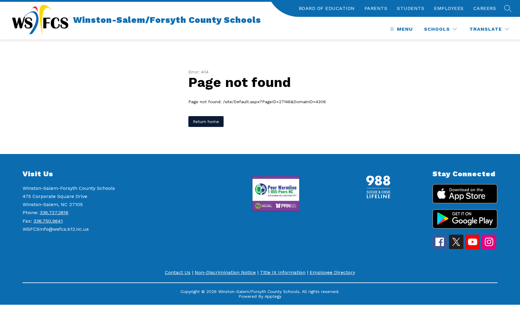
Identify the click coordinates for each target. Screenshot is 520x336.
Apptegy (273, 296)
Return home (206, 121)
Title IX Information (282, 272)
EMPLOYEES (449, 8)
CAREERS (484, 8)
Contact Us (177, 272)
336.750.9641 (48, 221)
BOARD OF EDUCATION (327, 8)
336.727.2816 (54, 212)
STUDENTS (410, 8)
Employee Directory (332, 272)
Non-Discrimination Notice (225, 272)
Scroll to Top (493, 321)
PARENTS (376, 8)
